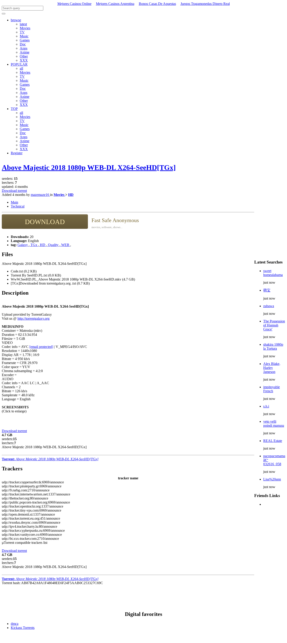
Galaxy (23, 245)
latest (23, 24)
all (21, 68)
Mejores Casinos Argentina (115, 4)
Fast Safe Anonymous (115, 220)
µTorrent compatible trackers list (24, 542)
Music (24, 36)
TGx (34, 245)
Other (24, 56)
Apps (23, 48)
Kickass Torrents (23, 628)
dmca (14, 624)
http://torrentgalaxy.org (33, 318)
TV (22, 32)
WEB (65, 245)
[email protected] (41, 347)
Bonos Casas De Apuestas (157, 4)
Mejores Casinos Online (74, 4)
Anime (24, 52)
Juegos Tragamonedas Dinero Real (205, 4)
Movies (25, 28)
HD (71, 195)
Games (25, 40)
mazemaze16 (40, 195)
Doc (23, 44)
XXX (24, 60)
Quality (53, 245)
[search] (3, 13)
